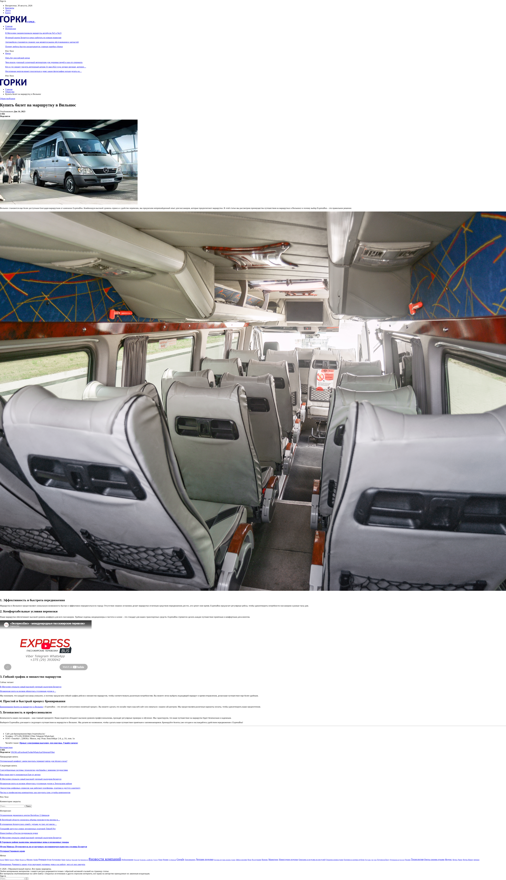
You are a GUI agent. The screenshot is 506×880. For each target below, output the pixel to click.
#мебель (68, 860)
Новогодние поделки (288, 859)
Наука (8, 53)
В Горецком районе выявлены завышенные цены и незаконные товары (34, 842)
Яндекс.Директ (457, 860)
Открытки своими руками (334, 860)
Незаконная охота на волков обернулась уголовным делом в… (28, 691)
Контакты (9, 8)
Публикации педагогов (397, 860)
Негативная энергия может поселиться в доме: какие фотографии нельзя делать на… (43, 71)
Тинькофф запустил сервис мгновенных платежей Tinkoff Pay (28, 829)
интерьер (476, 860)
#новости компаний (105, 859)
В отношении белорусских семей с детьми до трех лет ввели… (28, 824)
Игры (249, 860)
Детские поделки (204, 859)
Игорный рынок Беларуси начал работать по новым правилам (33, 37)
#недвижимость (83, 860)
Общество (4, 98)
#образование (127, 860)
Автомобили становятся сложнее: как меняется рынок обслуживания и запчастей (42, 42)
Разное (12, 98)
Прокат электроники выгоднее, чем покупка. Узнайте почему (49, 743)
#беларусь (23, 860)
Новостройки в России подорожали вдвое (19, 833)
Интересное (10, 29)
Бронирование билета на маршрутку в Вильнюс (21, 707)
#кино (63, 860)
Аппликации (190, 860)
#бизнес (29, 860)
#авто (7, 860)
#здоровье (56, 860)
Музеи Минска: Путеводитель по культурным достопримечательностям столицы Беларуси (43, 846)
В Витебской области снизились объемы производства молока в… (30, 820)
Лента (8, 10)
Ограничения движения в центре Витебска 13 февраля (24, 815)
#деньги (42, 859)
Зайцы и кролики (241, 860)
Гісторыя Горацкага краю (12, 851)
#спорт (155, 860)
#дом (49, 860)
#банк (17, 860)
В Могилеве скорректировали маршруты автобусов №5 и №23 (33, 33)
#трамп (166, 860)
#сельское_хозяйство (146, 860)
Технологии (417, 859)
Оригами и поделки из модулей (312, 860)
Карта (8, 13)
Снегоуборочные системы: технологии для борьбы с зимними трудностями (34, 770)
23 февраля (172, 860)
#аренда (12, 860)
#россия (136, 860)
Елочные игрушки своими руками (224, 860)
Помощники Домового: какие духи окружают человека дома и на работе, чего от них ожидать (42, 864)
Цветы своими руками (434, 859)
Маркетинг (273, 859)
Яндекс (448, 859)
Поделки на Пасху (383, 860)
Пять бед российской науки (17, 58)
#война (35, 860)
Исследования (256, 860)
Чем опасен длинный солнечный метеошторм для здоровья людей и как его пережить (43, 62)
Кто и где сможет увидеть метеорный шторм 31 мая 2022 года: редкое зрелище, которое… (45, 67)
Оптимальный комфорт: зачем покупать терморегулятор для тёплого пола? (33, 761)
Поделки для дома (371, 860)
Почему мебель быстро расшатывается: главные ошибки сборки (34, 46)
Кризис (265, 860)
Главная (8, 26)
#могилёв (74, 860)
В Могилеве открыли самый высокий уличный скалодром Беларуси (30, 687)
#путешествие (6, 747)
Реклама (407, 860)
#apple (2, 860)
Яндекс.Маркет (468, 860)
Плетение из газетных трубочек (354, 860)
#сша (160, 860)
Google (180, 859)
